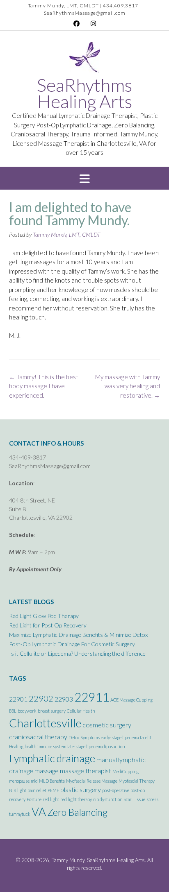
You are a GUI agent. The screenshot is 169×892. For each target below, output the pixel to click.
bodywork (27, 710)
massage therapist (85, 770)
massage (46, 770)
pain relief (36, 790)
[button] (84, 178)
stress (152, 799)
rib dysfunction (107, 799)
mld (34, 780)
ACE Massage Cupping (131, 699)
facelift (146, 737)
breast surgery (52, 710)
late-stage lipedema (85, 746)
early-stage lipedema (120, 737)
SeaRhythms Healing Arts (84, 93)
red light (51, 799)
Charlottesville (45, 723)
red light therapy (76, 799)
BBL (12, 710)
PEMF (53, 790)
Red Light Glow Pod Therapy (44, 615)
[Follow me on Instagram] (93, 23)
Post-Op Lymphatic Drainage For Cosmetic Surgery (72, 644)
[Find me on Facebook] (76, 23)
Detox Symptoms (84, 737)
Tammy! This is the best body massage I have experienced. (43, 386)
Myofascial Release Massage (91, 780)
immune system (51, 746)
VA (39, 811)
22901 (18, 699)
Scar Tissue (134, 799)
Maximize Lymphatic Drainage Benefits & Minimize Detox (78, 634)
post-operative (115, 790)
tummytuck (19, 814)
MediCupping (125, 771)
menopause (19, 780)
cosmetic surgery (106, 725)
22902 (41, 698)
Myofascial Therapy (137, 780)
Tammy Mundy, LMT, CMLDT (66, 234)
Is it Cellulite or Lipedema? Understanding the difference (77, 653)
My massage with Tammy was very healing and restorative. (127, 386)
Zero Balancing (77, 812)
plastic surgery (80, 789)
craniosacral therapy (38, 736)
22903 (64, 699)
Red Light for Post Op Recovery (48, 625)
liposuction (114, 746)
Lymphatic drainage (52, 758)
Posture (34, 799)
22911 (91, 697)
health (30, 746)
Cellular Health (81, 710)
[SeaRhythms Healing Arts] (84, 59)
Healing (16, 746)
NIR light (17, 790)
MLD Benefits (52, 780)
